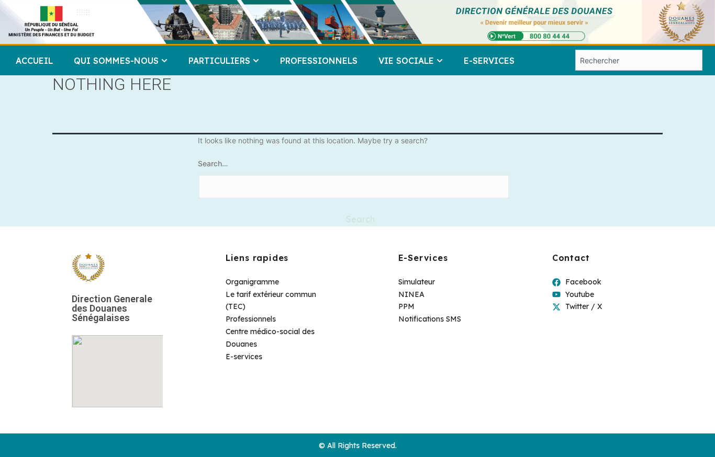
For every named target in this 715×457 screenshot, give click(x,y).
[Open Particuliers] (256, 60)
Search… (213, 163)
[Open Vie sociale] (440, 60)
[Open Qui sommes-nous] (164, 60)
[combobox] (638, 60)
